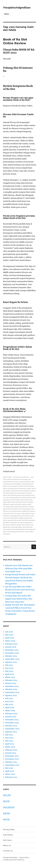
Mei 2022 (9, 768)
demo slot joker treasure (23, 493)
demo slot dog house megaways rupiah (17, 488)
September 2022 (12, 765)
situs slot (7, 795)
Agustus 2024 (11, 695)
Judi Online (8, 835)
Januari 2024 (10, 716)
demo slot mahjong (10, 495)
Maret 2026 (10, 641)
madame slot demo (28, 511)
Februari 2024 (11, 713)
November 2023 (12, 723)
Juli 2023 (9, 735)
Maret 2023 (10, 747)
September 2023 (12, 729)
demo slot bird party (27, 486)
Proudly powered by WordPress (13, 860)
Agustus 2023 (11, 732)
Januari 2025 (10, 683)
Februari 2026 (11, 644)
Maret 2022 (10, 774)
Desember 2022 (12, 756)
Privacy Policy (9, 830)
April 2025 (9, 674)
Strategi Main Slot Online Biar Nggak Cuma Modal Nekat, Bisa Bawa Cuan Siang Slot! (18, 599)
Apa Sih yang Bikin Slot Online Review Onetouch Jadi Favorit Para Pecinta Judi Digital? (20, 590)
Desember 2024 (12, 686)
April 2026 (9, 638)
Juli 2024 (9, 698)
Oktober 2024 (11, 689)
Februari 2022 (11, 777)
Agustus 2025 (11, 662)
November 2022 (12, 759)
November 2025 (12, 653)
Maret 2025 (10, 677)
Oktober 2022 (11, 762)
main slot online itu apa (11, 513)
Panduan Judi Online (21, 477)
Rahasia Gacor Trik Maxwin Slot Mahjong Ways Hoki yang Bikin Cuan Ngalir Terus (19, 568)
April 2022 (9, 771)
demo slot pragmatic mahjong (17, 497)
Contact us (8, 851)
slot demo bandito (28, 520)
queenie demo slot (14, 520)
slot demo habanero (10, 522)
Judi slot (6, 813)
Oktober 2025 (11, 656)
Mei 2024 (9, 704)
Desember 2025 (12, 650)
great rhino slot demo (10, 509)
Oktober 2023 (11, 726)
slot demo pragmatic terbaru (20, 525)
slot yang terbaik (18, 529)
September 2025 (12, 659)
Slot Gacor (7, 840)
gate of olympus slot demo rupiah (22, 506)
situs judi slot (9, 807)
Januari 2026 (10, 647)
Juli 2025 (9, 665)
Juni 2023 (9, 738)
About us (7, 845)
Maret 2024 (10, 710)
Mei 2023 (9, 741)
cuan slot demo (13, 486)
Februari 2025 (11, 680)
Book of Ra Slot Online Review (15, 41)
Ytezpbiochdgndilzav (17, 7)
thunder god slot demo (16, 531)
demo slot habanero (23, 491)
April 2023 (9, 744)
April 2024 (9, 707)
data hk (6, 801)
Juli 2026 (9, 632)
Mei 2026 (9, 635)
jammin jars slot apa (13, 511)
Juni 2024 (9, 701)
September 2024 (12, 692)
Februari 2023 (11, 750)
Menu (6, 14)
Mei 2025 (9, 671)
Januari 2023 (10, 753)
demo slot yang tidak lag (16, 502)
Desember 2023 (12, 720)
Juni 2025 (9, 668)
